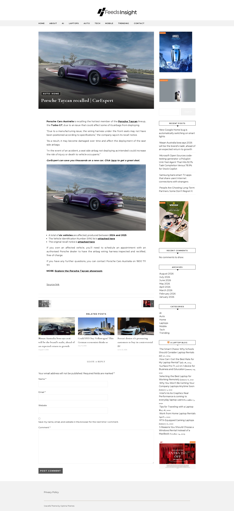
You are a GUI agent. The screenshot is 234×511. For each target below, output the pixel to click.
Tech (97, 23)
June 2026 (165, 280)
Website (42, 405)
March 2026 (165, 290)
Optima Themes (67, 506)
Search (188, 111)
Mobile (109, 23)
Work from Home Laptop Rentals (177, 413)
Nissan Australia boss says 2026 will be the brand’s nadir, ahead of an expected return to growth (56, 342)
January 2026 (166, 297)
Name (42, 379)
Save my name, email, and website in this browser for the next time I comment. (78, 422)
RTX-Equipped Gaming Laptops (176, 420)
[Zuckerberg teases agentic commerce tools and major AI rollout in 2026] (148, 303)
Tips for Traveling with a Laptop (176, 406)
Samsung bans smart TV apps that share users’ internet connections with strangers (175, 178)
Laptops (74, 23)
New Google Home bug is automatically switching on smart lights (177, 133)
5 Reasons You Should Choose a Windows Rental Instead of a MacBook (176, 430)
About (53, 23)
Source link (53, 284)
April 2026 (164, 287)
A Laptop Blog (179, 343)
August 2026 (166, 273)
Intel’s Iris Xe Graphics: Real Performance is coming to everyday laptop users (173, 396)
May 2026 (164, 283)
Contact (139, 23)
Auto (87, 23)
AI (63, 23)
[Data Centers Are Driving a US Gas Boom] (44, 303)
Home (41, 23)
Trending (123, 23)
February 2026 (167, 293)
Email (42, 392)
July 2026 (164, 277)
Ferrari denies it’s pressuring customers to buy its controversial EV (135, 342)
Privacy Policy (51, 492)
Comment (44, 427)
